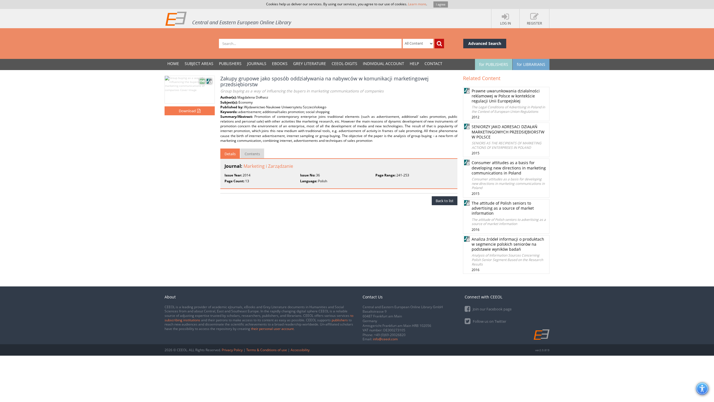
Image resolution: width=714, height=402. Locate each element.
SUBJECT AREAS (199, 63)
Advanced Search (484, 43)
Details (230, 153)
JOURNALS (256, 63)
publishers (340, 320)
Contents (252, 153)
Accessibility (300, 350)
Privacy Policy (232, 350)
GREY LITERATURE (309, 63)
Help (414, 63)
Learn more (417, 4)
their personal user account (272, 328)
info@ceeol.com (385, 339)
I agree (440, 4)
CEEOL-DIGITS (344, 63)
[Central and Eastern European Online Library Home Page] (229, 18)
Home (173, 63)
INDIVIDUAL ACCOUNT (383, 63)
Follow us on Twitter (489, 321)
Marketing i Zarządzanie (268, 166)
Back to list (445, 200)
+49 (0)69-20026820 (390, 334)
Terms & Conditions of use (266, 350)
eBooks (280, 63)
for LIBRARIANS (531, 64)
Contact (433, 63)
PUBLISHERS (230, 63)
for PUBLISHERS (493, 64)
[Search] (439, 43)
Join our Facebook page (492, 309)
